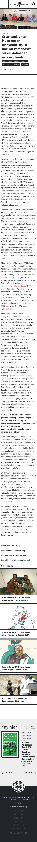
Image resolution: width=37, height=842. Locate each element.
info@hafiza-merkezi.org (18, 807)
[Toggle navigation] (4, 4)
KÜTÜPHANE (18, 825)
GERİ (9, 772)
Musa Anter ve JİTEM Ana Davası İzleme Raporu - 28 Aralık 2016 (16, 598)
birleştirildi (8, 309)
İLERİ (28, 772)
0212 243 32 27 (18, 803)
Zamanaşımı (24, 64)
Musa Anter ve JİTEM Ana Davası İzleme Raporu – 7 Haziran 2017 (16, 633)
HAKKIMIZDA (18, 811)
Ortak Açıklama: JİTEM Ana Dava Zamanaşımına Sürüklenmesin (16, 699)
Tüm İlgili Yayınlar (29, 727)
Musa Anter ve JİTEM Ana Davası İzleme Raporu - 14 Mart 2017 (16, 668)
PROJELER (18, 814)
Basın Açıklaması (7, 61)
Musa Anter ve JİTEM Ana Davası (11, 64)
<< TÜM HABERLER (7, 69)
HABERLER (18, 818)
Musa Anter (24, 61)
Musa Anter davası (18, 286)
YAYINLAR (18, 822)
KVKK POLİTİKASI (18, 829)
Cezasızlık (16, 61)
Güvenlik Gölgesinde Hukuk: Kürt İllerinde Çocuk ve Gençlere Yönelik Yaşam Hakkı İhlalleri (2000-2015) (28, 752)
